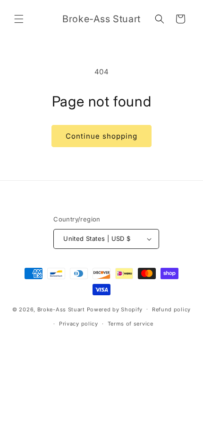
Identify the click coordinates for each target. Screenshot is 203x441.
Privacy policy (78, 323)
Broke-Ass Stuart (61, 309)
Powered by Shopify (115, 309)
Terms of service (130, 323)
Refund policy (171, 309)
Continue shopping (101, 136)
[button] (18, 19)
